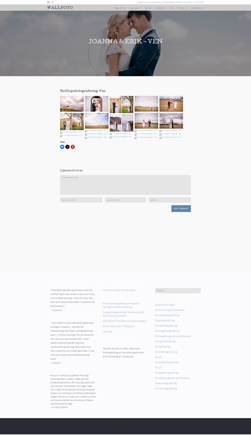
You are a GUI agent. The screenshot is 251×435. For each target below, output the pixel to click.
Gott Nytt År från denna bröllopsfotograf (125, 320)
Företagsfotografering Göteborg (172, 336)
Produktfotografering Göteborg (172, 378)
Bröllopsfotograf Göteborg (169, 309)
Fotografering (162, 346)
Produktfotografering (166, 372)
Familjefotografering (166, 325)
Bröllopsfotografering (167, 315)
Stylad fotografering (166, 388)
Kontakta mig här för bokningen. (120, 290)
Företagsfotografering (167, 330)
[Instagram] (53, 2)
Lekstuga (107, 331)
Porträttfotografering (167, 362)
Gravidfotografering (166, 351)
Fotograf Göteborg (165, 341)
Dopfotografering (164, 320)
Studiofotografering (166, 383)
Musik (158, 357)
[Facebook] (49, 2)
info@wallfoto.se (187, 2)
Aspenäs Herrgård (165, 304)
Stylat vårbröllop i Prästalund (118, 326)
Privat (158, 367)
